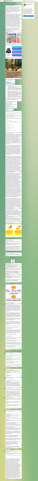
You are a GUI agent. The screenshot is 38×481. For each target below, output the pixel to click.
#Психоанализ (7, 321)
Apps (29, 17)
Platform (31, 17)
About (25, 17)
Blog (27, 17)
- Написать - (7, 376)
